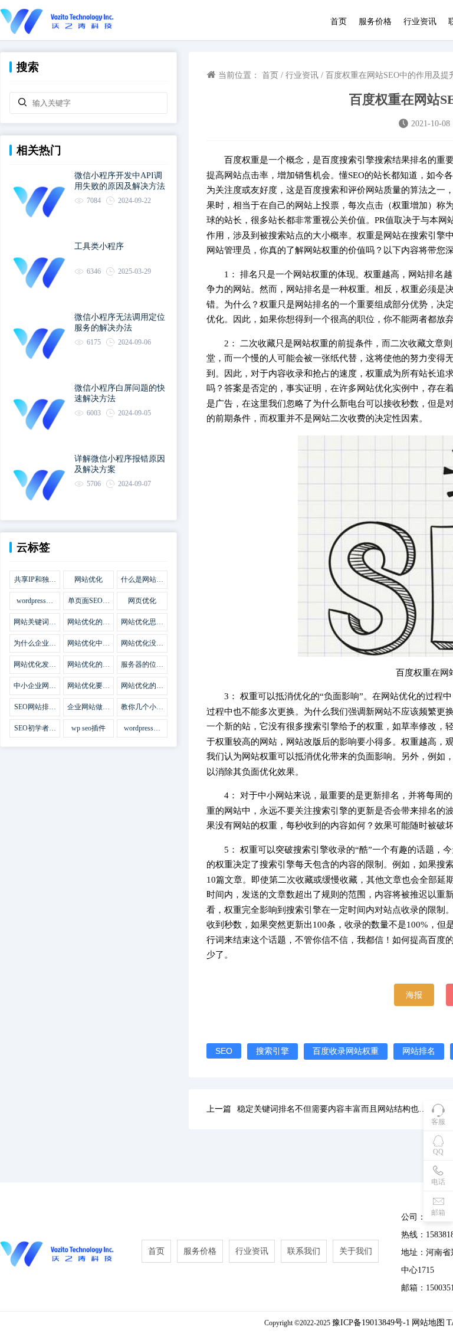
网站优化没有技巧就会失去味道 (142, 643)
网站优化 (88, 579)
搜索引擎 (272, 1051)
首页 (338, 21)
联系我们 (303, 1251)
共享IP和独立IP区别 (35, 580)
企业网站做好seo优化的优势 (88, 707)
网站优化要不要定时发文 (88, 686)
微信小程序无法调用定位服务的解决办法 (119, 322)
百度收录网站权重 (346, 1051)
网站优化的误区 (88, 622)
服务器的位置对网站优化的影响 (142, 665)
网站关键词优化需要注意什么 (35, 622)
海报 (414, 995)
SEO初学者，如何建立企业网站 (35, 728)
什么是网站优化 (142, 580)
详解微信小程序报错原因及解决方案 (119, 464)
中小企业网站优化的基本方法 (35, 686)
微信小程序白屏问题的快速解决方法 (119, 393)
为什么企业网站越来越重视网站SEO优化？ (35, 643)
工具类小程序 (99, 246)
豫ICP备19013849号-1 (371, 1322)
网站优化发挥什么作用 (35, 665)
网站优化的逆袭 (142, 686)
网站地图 (428, 1322)
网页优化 (142, 601)
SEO (223, 1051)
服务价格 (375, 21)
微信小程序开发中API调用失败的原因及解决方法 (119, 181)
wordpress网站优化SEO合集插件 (35, 601)
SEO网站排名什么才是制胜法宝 (35, 707)
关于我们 (355, 1251)
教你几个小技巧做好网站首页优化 (142, 707)
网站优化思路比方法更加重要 (142, 622)
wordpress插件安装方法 (142, 728)
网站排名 (418, 1051)
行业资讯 (419, 21)
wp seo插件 (88, 728)
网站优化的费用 (88, 665)
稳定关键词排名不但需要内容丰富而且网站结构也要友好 (336, 1109)
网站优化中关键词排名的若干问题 (88, 643)
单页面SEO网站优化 (89, 601)
